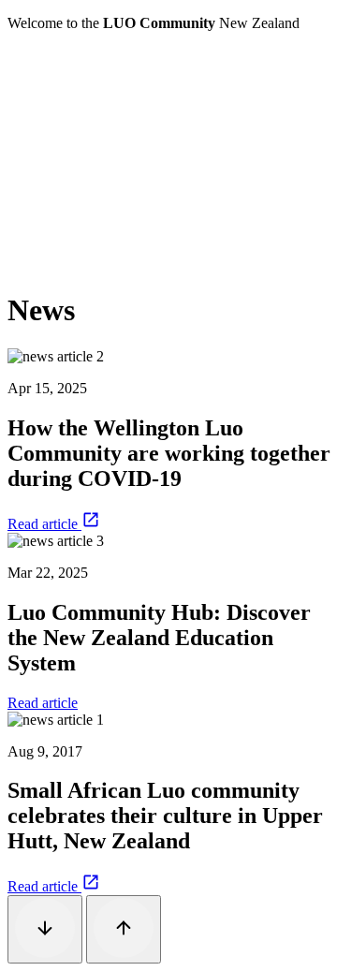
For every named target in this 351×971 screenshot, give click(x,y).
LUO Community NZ (72, 55)
